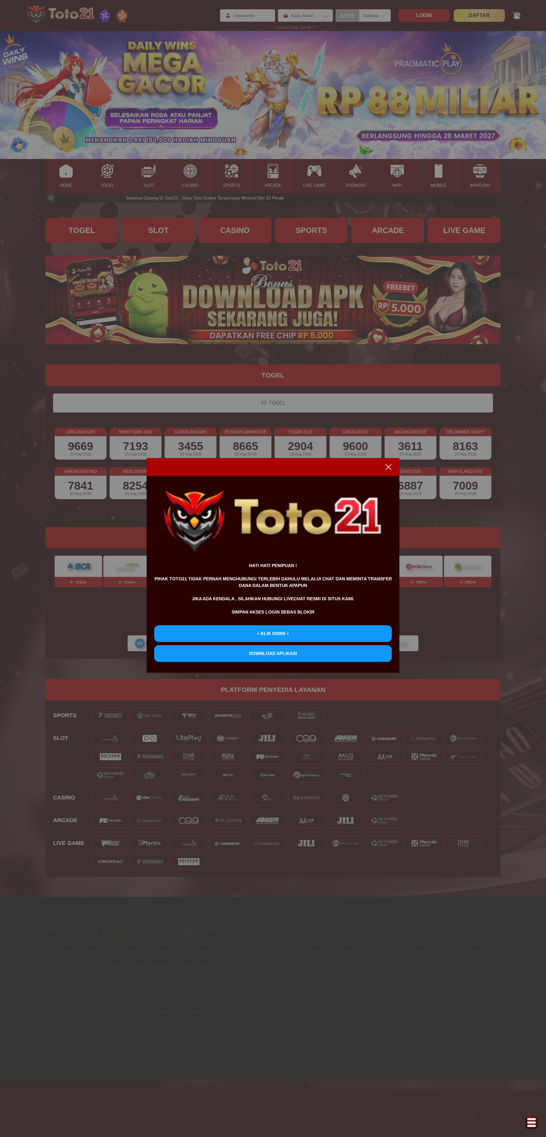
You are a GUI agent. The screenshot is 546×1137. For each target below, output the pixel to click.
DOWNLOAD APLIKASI (273, 653)
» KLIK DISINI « (273, 633)
